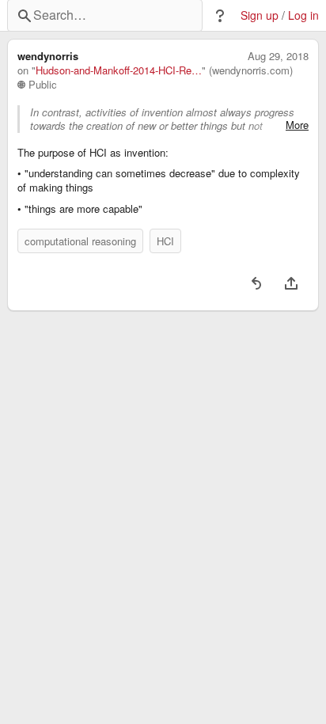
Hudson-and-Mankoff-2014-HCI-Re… (119, 70)
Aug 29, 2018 (278, 56)
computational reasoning (80, 241)
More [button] (297, 125)
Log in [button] (303, 15)
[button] (220, 16)
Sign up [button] (260, 15)
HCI (165, 241)
